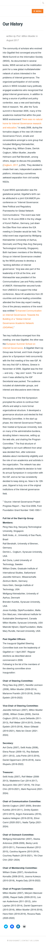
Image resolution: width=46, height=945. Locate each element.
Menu (39, 11)
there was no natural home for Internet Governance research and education (22, 123)
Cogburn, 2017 (10, 164)
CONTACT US (27, 940)
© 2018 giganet (13, 940)
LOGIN (36, 940)
